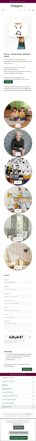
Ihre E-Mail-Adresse (9, 300)
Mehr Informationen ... (18, 423)
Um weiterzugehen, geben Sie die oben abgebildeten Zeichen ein (14, 341)
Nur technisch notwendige (18, 432)
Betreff (6, 314)
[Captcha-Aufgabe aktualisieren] (30, 337)
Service (5, 385)
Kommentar (7, 321)
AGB (28, 356)
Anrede (6, 280)
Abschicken (27, 369)
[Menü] (3, 10)
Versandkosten (28, 413)
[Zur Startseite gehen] (18, 6)
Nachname (7, 293)
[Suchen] (20, 10)
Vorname (6, 286)
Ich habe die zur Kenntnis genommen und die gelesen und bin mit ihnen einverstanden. (19, 356)
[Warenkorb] (33, 10)
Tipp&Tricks (8, 81)
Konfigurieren (18, 427)
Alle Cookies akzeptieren (19, 438)
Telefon (6, 307)
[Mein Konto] (29, 10)
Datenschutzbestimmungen (23, 354)
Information (7, 388)
